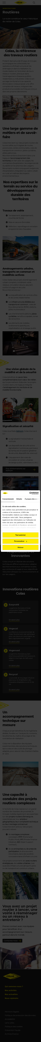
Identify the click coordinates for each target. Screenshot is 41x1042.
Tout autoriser (20, 535)
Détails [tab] (19, 499)
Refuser (20, 547)
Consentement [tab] (7, 499)
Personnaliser (19, 541)
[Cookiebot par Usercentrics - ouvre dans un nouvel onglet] (29, 493)
